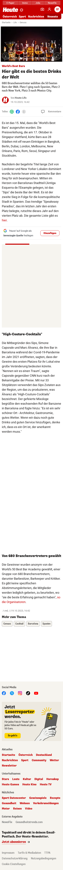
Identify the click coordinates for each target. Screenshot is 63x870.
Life (15, 22)
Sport (22, 16)
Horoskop (52, 779)
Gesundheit (9, 803)
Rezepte (55, 798)
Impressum (8, 852)
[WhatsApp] (12, 111)
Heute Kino (29, 784)
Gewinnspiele (38, 798)
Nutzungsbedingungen (43, 858)
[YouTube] (36, 693)
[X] (12, 693)
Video (28, 808)
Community (39, 760)
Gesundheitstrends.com (29, 822)
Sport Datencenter (14, 798)
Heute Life (21, 98)
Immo (25, 2)
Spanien (46, 623)
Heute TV (46, 784)
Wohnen (25, 803)
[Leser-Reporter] (42, 9)
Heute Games (10, 784)
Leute (15, 779)
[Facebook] (18, 111)
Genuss (23, 22)
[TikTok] (28, 693)
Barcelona (33, 623)
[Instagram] (20, 693)
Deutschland (44, 755)
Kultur (27, 779)
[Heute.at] (10, 9)
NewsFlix (52, 2)
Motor (6, 808)
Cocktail (19, 623)
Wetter (54, 760)
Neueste (52, 16)
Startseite (6, 22)
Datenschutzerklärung (15, 858)
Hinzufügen (50, 233)
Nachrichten (10, 760)
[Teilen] (24, 111)
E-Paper (10, 2)
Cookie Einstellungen (14, 864)
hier (4, 220)
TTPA (47, 852)
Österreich (10, 16)
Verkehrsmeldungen (46, 803)
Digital (38, 779)
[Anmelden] (49, 9)
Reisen (17, 808)
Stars (5, 779)
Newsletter (9, 765)
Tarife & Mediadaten (29, 852)
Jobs (38, 2)
